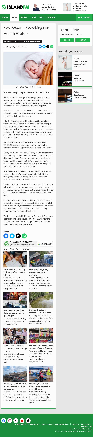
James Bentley (48, 7)
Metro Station (79, 81)
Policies (75, 424)
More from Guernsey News (31, 41)
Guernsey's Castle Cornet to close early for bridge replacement (15, 386)
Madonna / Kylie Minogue (80, 7)
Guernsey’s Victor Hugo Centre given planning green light (13, 313)
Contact (51, 17)
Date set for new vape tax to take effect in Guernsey (41, 346)
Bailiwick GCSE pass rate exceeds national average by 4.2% (15, 348)
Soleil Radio (20, 424)
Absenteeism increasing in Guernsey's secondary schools (14, 272)
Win (41, 17)
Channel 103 (33, 424)
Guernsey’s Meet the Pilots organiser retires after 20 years (40, 386)
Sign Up (83, 40)
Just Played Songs (70, 51)
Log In (67, 40)
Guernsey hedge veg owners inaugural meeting (38, 272)
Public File (86, 424)
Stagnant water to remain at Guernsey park (40, 311)
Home (5, 17)
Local (33, 17)
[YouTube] (22, 420)
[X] (15, 420)
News (14, 17)
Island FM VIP (69, 30)
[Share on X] (47, 46)
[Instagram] (9, 420)
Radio (24, 17)
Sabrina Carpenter (80, 97)
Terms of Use (86, 426)
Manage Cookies (62, 424)
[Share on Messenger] (44, 46)
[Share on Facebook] (40, 46)
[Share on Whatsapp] (51, 46)
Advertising (47, 424)
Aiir (90, 431)
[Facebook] (3, 420)
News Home (11, 41)
